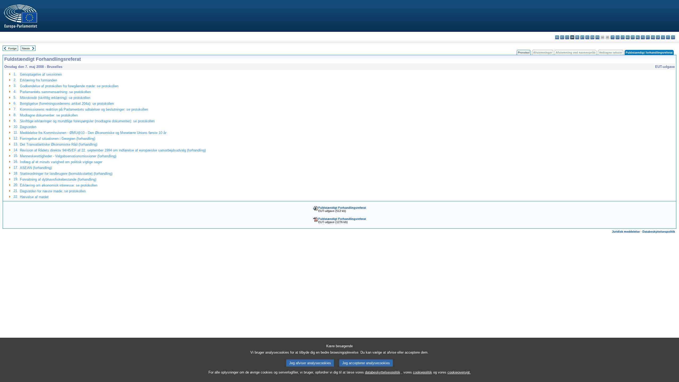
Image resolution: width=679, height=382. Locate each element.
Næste (26, 48)
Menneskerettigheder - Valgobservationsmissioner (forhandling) (68, 156)
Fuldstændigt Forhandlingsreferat (342, 207)
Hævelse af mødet (34, 197)
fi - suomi (668, 37)
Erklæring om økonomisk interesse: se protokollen (58, 185)
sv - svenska (673, 37)
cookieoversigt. (459, 372)
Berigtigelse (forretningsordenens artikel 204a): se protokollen (67, 104)
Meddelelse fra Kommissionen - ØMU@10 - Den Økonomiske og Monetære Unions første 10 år (93, 133)
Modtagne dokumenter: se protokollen (49, 115)
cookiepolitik (422, 372)
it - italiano (613, 37)
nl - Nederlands (638, 37)
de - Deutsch (577, 37)
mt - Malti (633, 37)
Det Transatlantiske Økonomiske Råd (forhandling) (58, 144)
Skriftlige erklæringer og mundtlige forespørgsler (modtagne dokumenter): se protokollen (87, 121)
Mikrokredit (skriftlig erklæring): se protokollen (55, 98)
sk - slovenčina (658, 37)
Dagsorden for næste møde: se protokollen (53, 191)
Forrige (12, 48)
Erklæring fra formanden (38, 80)
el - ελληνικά (587, 37)
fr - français (597, 37)
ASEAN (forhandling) (36, 168)
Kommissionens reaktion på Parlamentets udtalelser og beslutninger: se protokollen (84, 109)
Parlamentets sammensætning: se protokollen (55, 92)
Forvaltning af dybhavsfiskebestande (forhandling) (58, 179)
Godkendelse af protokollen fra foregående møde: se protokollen (69, 86)
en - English (592, 37)
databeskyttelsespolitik (382, 372)
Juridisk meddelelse (626, 231)
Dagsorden (28, 127)
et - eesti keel (582, 37)
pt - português (648, 37)
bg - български (557, 37)
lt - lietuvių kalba (623, 37)
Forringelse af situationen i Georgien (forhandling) (57, 139)
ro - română (653, 37)
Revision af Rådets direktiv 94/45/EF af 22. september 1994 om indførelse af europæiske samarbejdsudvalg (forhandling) (113, 150)
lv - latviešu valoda (618, 37)
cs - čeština (567, 37)
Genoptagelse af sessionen (41, 74)
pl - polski (643, 37)
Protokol (524, 52)
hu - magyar (628, 37)
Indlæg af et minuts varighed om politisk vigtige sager (61, 162)
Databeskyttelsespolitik (658, 231)
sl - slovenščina (663, 37)
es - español (562, 37)
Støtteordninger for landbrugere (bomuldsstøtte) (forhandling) (66, 174)
